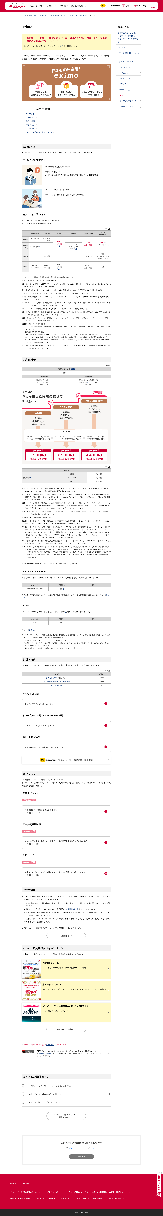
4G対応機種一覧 (72, 909)
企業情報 (62, 6)
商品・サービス (36, 6)
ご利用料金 (30, 117)
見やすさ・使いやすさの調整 (20, 1198)
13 (72, 369)
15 (69, 372)
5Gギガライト (124, 73)
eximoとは (30, 114)
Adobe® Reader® (44, 1053)
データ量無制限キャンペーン (129, 54)
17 (88, 382)
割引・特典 (30, 121)
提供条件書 (50, 1045)
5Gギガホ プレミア (126, 67)
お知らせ (51, 6)
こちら (61, 46)
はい (71, 1148)
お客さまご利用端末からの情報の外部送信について (110, 1192)
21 (30, 477)
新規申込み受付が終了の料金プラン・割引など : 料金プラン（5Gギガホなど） (64, 15)
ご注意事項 (30, 128)
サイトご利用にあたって (77, 1192)
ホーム (24, 15)
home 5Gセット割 (63, 682)
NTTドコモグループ (115, 1198)
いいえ (94, 1148)
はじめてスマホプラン (128, 101)
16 (50, 380)
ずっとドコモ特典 (126, 62)
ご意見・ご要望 (81, 1198)
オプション (30, 125)
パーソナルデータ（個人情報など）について (25, 1192)
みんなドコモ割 (51, 678)
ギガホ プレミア (125, 78)
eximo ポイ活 (124, 90)
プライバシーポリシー (54, 1192)
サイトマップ (64, 1198)
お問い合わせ (97, 1198)
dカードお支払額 (56, 685)
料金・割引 (32, 15)
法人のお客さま (77, 6)
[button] (66, 704)
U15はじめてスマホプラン (128, 107)
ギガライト (123, 84)
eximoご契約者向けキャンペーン (39, 132)
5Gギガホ (123, 47)
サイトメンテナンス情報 (44, 1198)
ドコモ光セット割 (50, 682)
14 (74, 369)
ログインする (141, 6)
